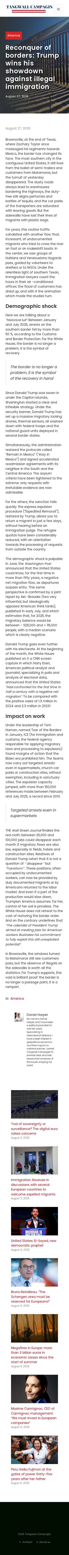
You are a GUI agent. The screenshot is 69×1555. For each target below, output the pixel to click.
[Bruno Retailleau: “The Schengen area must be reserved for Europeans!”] (34, 1284)
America (13, 35)
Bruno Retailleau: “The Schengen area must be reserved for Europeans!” (30, 1297)
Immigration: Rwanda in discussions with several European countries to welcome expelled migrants (33, 1187)
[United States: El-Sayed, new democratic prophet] (34, 1233)
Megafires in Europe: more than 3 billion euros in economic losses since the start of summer (32, 1355)
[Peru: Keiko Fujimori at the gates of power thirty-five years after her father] (34, 1461)
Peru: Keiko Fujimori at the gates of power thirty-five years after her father (31, 1474)
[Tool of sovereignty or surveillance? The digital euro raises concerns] (34, 1116)
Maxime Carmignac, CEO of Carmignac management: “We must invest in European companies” (33, 1415)
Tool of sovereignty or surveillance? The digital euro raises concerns (34, 1129)
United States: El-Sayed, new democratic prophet (33, 1243)
